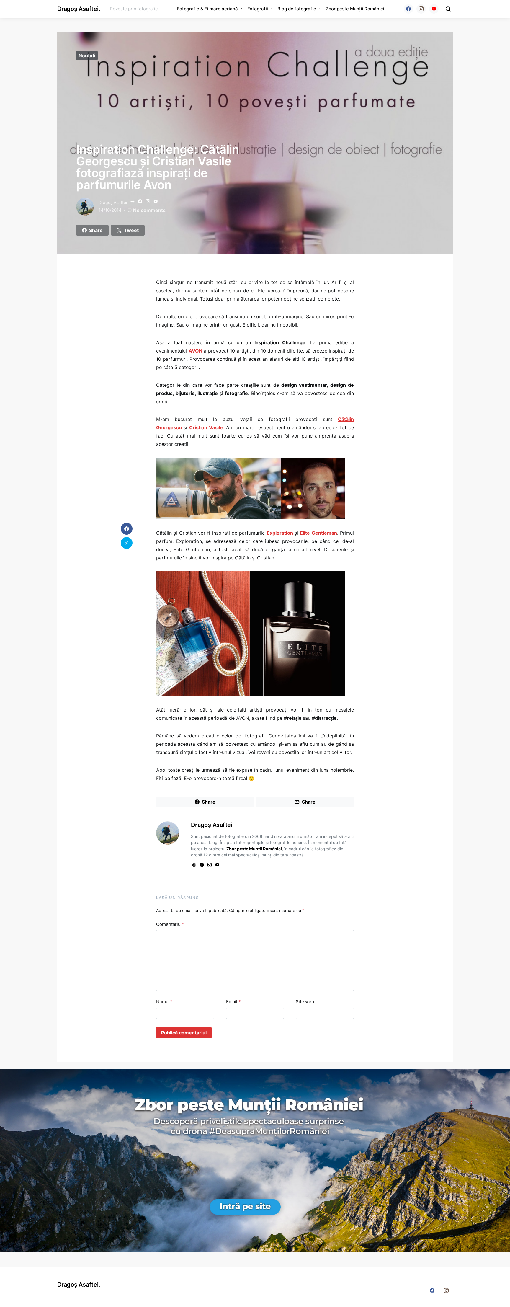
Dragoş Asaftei (113, 202)
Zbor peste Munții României (355, 9)
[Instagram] (421, 9)
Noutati (87, 55)
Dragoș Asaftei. (78, 8)
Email (233, 1001)
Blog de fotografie (296, 9)
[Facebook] (408, 9)
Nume (164, 1001)
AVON (195, 351)
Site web (305, 1001)
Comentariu (170, 924)
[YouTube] (434, 9)
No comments (149, 210)
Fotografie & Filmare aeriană (207, 9)
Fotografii (257, 9)
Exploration (280, 533)
